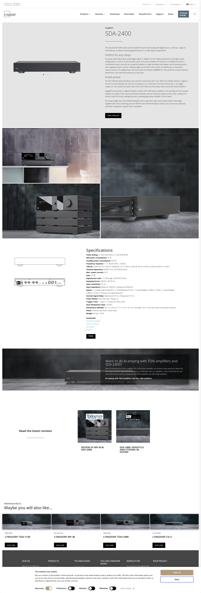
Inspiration (159, 4)
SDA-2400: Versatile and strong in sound (132, 450)
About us (146, 4)
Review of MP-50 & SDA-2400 (92, 448)
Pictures (89, 330)
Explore (11, 545)
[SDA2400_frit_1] (46, 79)
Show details (126, 588)
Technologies (174, 4)
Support (160, 14)
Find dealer (129, 14)
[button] (195, 14)
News (170, 14)
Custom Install (183, 14)
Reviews (99, 14)
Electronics (52, 566)
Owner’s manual (92, 324)
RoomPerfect (145, 14)
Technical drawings (93, 321)
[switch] (71, 588)
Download (114, 14)
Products (84, 14)
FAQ (91, 336)
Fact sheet (90, 327)
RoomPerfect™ (79, 566)
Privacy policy (157, 566)
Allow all (176, 573)
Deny (177, 579)
